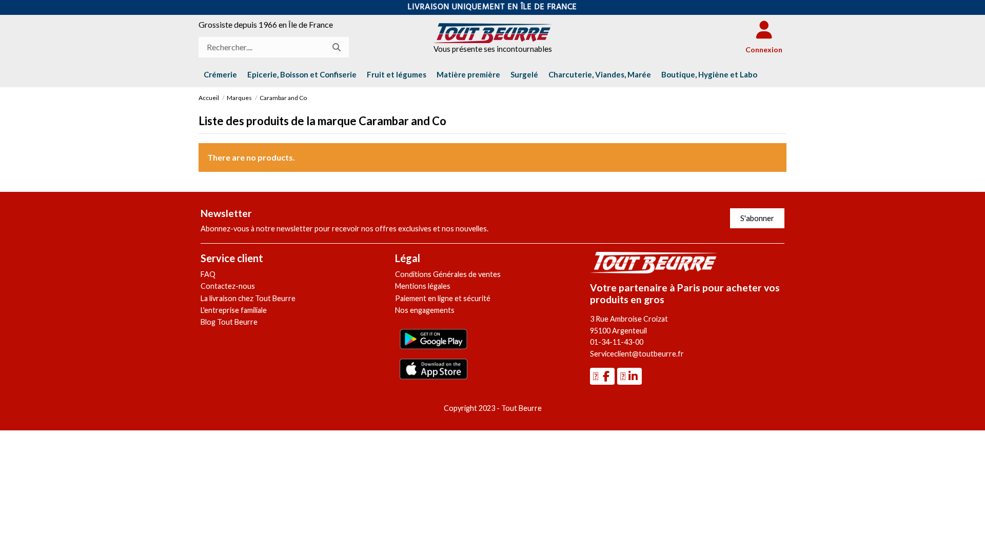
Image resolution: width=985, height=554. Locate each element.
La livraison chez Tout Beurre (248, 298)
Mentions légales (422, 286)
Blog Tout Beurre (229, 322)
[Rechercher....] (336, 47)
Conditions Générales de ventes (448, 274)
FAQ (208, 274)
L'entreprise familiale (234, 310)
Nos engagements (425, 310)
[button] (709, 74)
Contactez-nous (228, 286)
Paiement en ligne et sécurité (442, 298)
